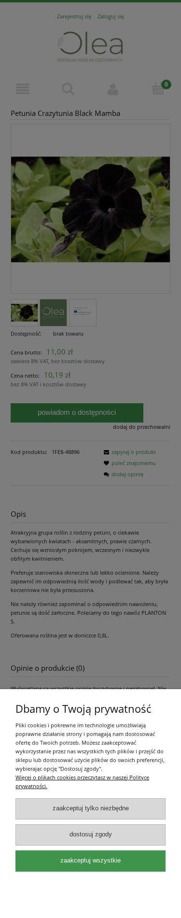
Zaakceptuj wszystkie (90, 860)
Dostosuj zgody (91, 834)
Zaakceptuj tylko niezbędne (91, 808)
